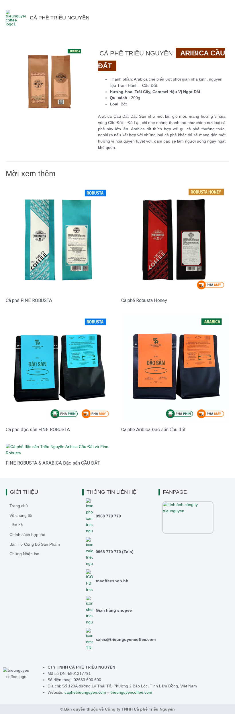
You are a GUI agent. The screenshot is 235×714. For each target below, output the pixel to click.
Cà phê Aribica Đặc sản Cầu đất (153, 429)
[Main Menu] (223, 18)
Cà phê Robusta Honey (144, 300)
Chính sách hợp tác (27, 535)
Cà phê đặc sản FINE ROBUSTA (38, 429)
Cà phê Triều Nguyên (59, 18)
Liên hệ (16, 525)
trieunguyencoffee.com (131, 692)
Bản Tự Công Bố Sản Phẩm (34, 544)
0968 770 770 (108, 516)
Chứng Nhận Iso (24, 554)
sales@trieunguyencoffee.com (126, 639)
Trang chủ (18, 506)
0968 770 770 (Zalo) (115, 551)
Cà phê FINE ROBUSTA (29, 300)
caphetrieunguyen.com (85, 692)
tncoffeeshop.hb (112, 581)
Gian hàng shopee (114, 610)
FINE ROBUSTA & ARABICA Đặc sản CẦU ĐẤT (53, 463)
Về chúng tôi (20, 515)
